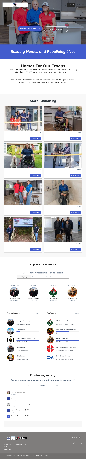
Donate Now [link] (56, 29)
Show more (42, 424)
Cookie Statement (43, 455)
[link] (15, 5)
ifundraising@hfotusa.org (74, 443)
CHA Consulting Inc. (63, 356)
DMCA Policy (8, 457)
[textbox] (50, 277)
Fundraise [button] (35, 138)
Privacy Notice (26, 455)
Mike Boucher (21, 347)
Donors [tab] (55, 386)
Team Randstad (62, 338)
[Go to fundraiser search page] (65, 5)
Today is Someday (23, 321)
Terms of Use (34, 455)
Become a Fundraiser (30, 28)
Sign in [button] (79, 5)
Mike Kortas (20, 356)
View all (37, 313)
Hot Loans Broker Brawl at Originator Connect (66, 330)
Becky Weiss (21, 330)
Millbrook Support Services (66, 347)
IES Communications (63, 321)
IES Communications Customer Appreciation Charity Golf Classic (26, 338)
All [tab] (29, 386)
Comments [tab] (41, 386)
